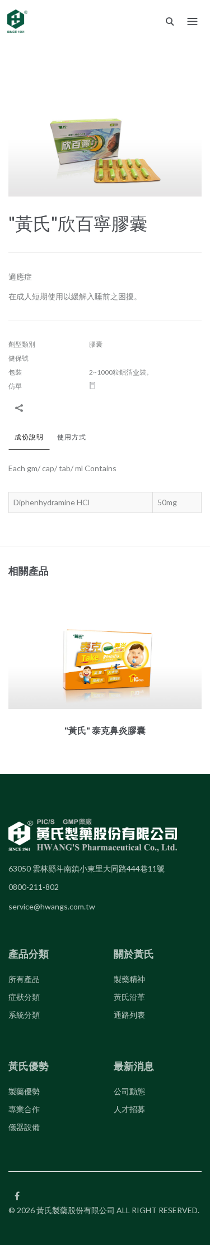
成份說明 (29, 437)
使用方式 (71, 437)
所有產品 (24, 979)
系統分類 (24, 1014)
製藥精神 (129, 979)
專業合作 (24, 1109)
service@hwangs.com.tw (51, 906)
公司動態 (129, 1091)
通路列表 (129, 1014)
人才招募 (129, 1109)
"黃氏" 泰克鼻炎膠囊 (105, 730)
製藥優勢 (24, 1091)
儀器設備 (24, 1127)
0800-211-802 (33, 887)
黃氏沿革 (129, 997)
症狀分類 (24, 997)
